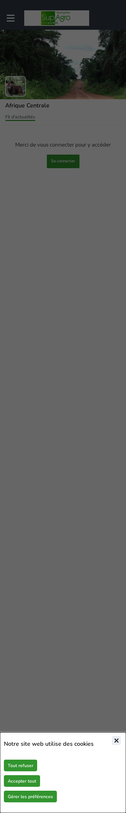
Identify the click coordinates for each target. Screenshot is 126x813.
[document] (63, 772)
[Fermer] (116, 740)
